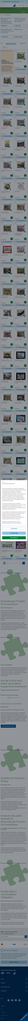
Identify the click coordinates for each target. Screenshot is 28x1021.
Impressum (19, 523)
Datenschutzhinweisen (6, 523)
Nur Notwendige (14, 533)
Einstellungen (14, 528)
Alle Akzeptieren (14, 537)
